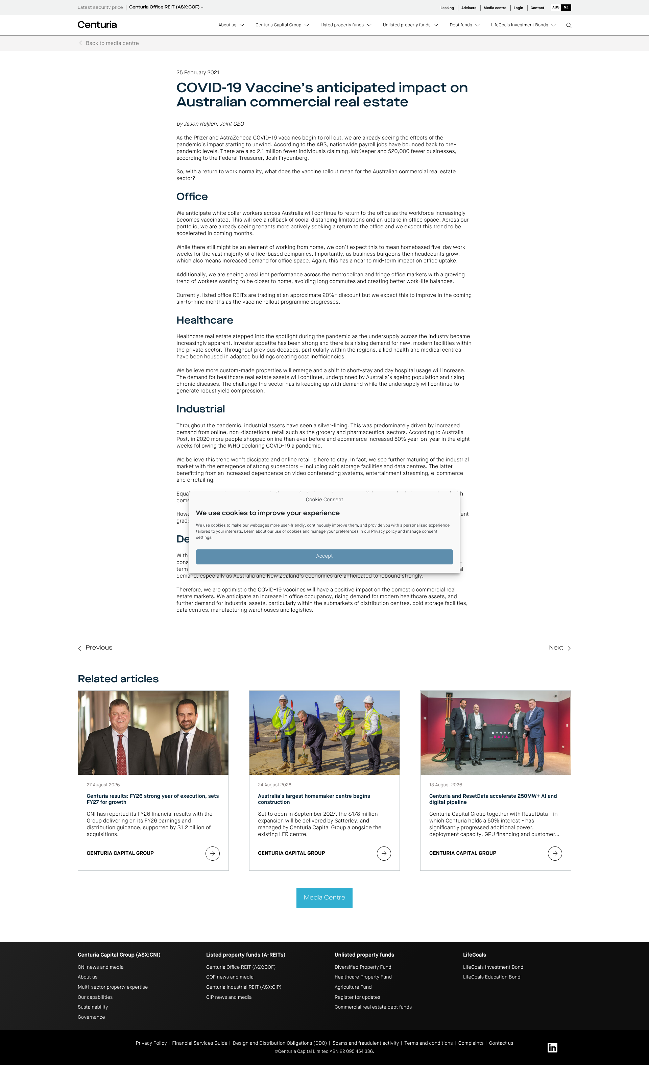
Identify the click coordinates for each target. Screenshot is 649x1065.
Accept (324, 556)
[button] (561, 7)
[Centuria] (97, 24)
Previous (99, 648)
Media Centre (324, 898)
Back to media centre (112, 43)
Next (556, 648)
